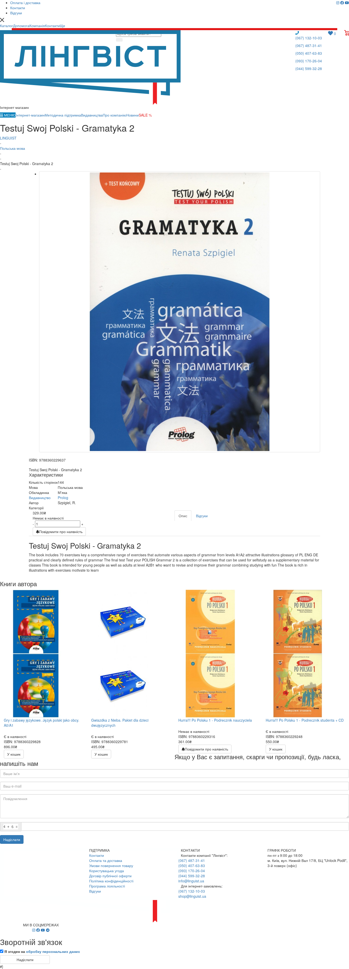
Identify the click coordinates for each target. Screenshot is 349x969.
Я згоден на (42, 951)
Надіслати (11, 839)
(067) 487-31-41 (308, 45)
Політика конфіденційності (111, 880)
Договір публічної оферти (110, 875)
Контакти (96, 855)
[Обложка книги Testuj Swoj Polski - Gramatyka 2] (179, 311)
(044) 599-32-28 (308, 68)
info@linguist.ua (191, 880)
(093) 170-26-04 (308, 60)
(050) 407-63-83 (308, 53)
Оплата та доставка (105, 860)
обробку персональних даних (53, 951)
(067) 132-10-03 (308, 37)
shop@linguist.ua (192, 896)
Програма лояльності (107, 886)
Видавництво (40, 497)
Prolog (63, 497)
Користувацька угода (106, 870)
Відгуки (95, 891)
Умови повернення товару (111, 865)
